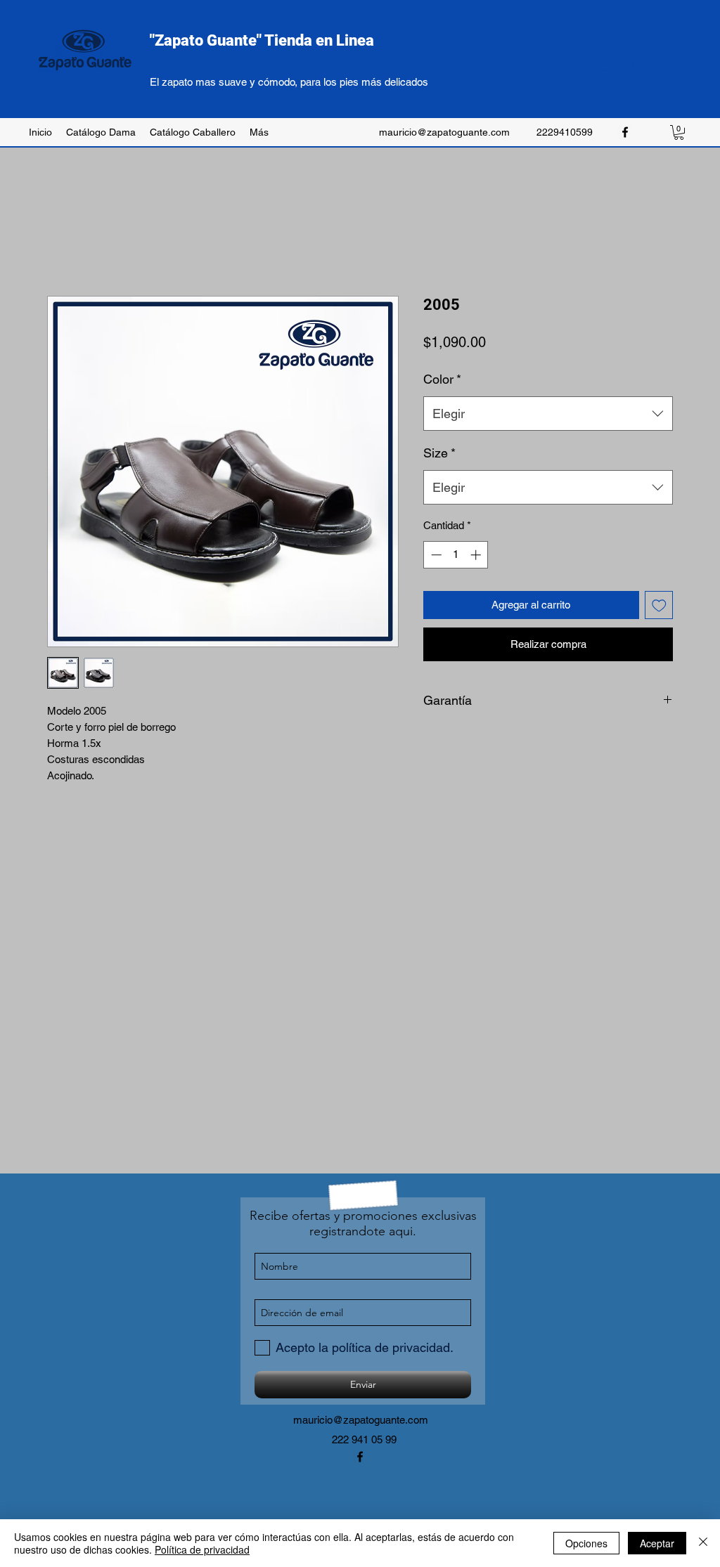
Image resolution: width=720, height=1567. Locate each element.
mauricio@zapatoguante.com (444, 132)
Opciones (586, 1543)
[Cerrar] (703, 1543)
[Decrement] (434, 555)
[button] (679, 132)
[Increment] (477, 555)
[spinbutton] (456, 555)
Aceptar (657, 1543)
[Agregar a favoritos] (659, 605)
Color (442, 379)
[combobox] (548, 413)
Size (439, 453)
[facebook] (625, 132)
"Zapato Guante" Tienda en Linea (262, 40)
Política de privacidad (202, 1549)
